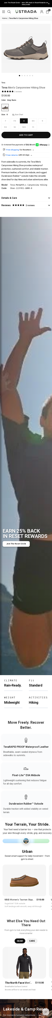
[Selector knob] (26, 840)
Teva (3, 83)
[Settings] (42, 11)
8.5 (33, 121)
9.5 (5, 127)
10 (15, 127)
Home (4, 18)
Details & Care (9, 198)
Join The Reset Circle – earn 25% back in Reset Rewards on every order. (26, 3)
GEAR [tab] (20, 941)
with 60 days (25, 155)
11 (33, 127)
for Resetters (27, 149)
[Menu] (3, 12)
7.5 (14, 121)
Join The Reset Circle (16, 544)
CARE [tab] (32, 941)
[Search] (9, 12)
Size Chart (18, 115)
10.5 (24, 127)
